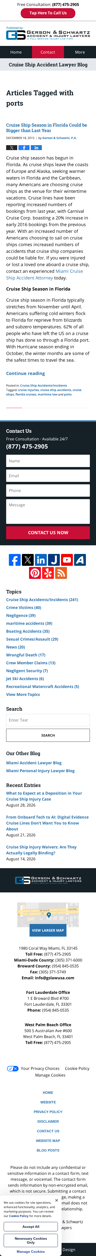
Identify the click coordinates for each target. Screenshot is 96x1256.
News (15, 647)
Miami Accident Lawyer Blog (34, 762)
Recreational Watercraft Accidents (42, 686)
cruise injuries (28, 390)
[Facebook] (15, 560)
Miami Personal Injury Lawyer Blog (40, 770)
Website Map (48, 1141)
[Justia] (54, 560)
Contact (48, 52)
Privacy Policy (48, 1112)
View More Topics (23, 694)
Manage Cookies (50, 1075)
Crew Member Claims (30, 663)
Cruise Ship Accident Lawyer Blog (48, 33)
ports (68, 394)
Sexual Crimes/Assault (32, 639)
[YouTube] (67, 560)
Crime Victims (23, 607)
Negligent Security (27, 670)
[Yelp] (48, 573)
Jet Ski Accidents (25, 678)
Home (16, 52)
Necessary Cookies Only (31, 1240)
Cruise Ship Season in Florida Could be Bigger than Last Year (46, 127)
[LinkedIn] (41, 560)
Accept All (30, 1227)
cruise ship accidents (55, 390)
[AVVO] (80, 560)
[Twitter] (28, 560)
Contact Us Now (48, 532)
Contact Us (48, 1131)
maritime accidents (29, 623)
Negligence (20, 615)
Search (48, 735)
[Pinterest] (35, 573)
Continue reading (25, 373)
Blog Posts (48, 1150)
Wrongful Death (25, 655)
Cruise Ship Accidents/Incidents (43, 385)
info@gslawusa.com (54, 978)
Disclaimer (48, 1121)
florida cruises (26, 394)
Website (48, 1102)
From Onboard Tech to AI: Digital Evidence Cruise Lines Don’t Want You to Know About (47, 823)
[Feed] (61, 573)
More (80, 52)
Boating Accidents (27, 631)
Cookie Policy (77, 1068)
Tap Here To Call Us (48, 13)
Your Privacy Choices (40, 1068)
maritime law (47, 394)
